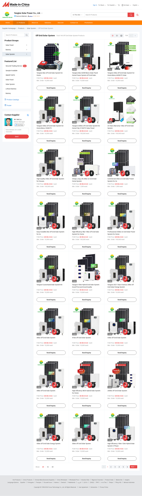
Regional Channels (97, 480)
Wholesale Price (74, 480)
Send (16, 136)
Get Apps (126, 5)
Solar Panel (9, 45)
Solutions (48, 23)
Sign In (95, 5)
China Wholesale (62, 480)
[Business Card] (28, 114)
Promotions (89, 23)
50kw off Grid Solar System (81, 443)
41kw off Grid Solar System (81, 338)
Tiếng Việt (118, 482)
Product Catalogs (13, 100)
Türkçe (111, 482)
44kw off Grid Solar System (46, 391)
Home (8, 23)
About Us (35, 23)
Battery (8, 50)
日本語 (92, 482)
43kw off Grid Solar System (116, 338)
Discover (61, 23)
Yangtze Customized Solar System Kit (49, 285)
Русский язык (48, 482)
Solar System (10, 54)
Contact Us (74, 23)
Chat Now (20, 125)
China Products (27, 480)
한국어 (86, 482)
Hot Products (17, 480)
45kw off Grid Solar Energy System (48, 443)
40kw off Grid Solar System (46, 338)
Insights (127, 480)
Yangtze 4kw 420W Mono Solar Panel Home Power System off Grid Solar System (85, 75)
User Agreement (83, 487)
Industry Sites (85, 480)
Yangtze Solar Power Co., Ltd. (27, 13)
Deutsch (63, 482)
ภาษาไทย (104, 482)
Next (132, 467)
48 (52, 467)
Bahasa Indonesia (129, 482)
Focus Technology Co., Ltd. (56, 487)
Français (38, 482)
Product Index (109, 480)
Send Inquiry (51, 88)
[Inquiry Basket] (119, 5)
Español (22, 482)
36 (48, 467)
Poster (9, 105)
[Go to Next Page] (135, 35)
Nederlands (71, 482)
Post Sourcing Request (137, 15)
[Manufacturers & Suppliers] (16, 4)
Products (22, 23)
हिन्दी (97, 482)
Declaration (94, 487)
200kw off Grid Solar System (117, 391)
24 (43, 467)
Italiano (56, 482)
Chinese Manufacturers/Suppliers (45, 480)
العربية (79, 482)
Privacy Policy (104, 487)
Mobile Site (119, 480)
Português (31, 482)
